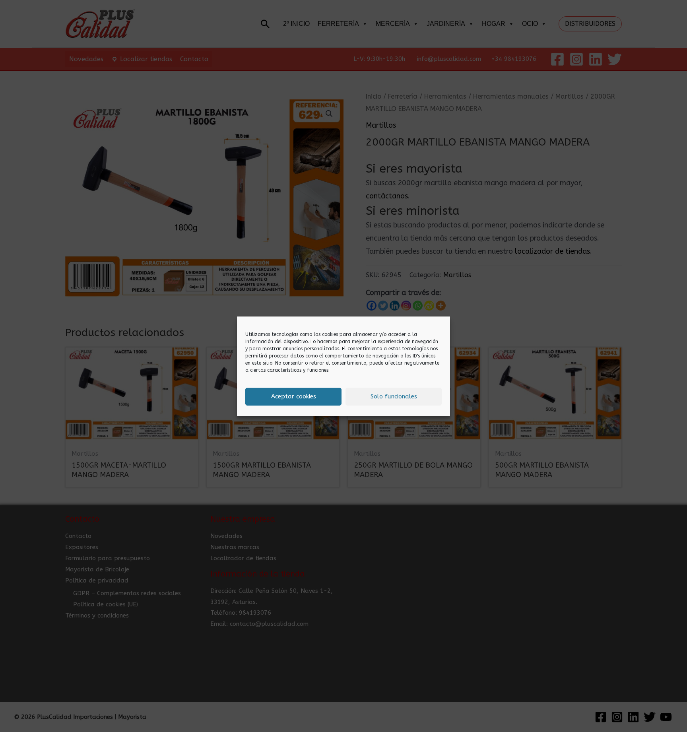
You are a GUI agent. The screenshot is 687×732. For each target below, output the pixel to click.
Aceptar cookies (293, 396)
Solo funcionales (394, 396)
